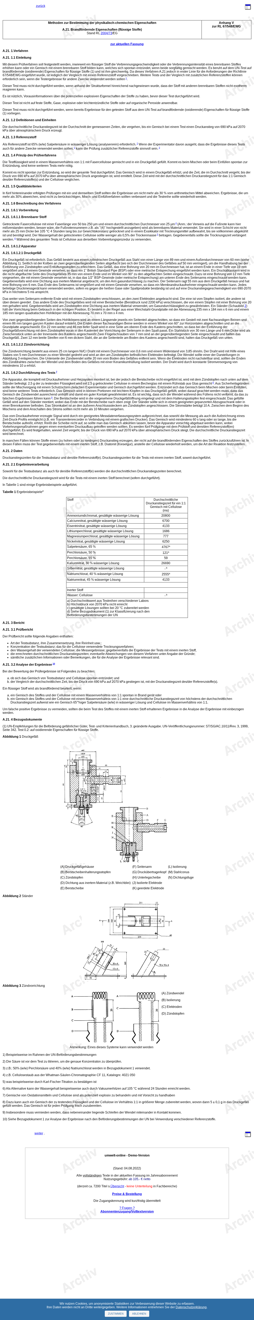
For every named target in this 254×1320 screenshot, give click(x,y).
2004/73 (106, 33)
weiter (39, 1133)
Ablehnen (139, 1313)
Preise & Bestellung (127, 1194)
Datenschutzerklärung (191, 1307)
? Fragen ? (127, 1208)
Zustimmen (115, 1313)
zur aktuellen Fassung (127, 44)
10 (54, 663)
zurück (40, 6)
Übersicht (117, 1186)
